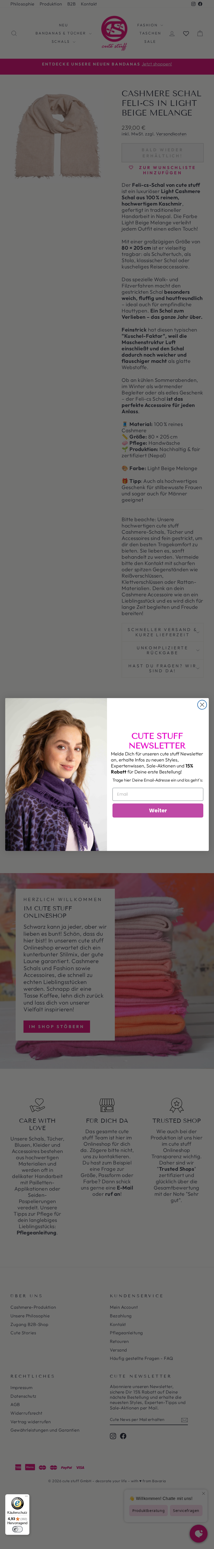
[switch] (17, 1529)
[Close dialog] (202, 704)
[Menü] (26, 1497)
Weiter (158, 810)
